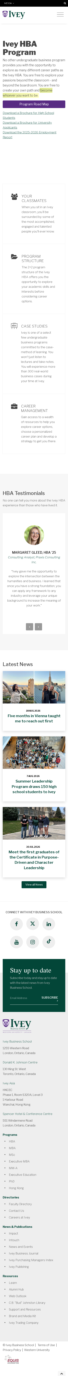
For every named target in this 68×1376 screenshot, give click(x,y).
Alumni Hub (16, 1289)
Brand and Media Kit (22, 1316)
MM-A (13, 1168)
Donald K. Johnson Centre (20, 1062)
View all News (34, 884)
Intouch (14, 1240)
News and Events (21, 1247)
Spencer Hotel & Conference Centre (27, 1114)
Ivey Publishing (19, 1267)
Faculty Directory (20, 1204)
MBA (12, 1148)
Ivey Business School (17, 1041)
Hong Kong (16, 1188)
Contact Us (16, 1211)
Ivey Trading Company (23, 1323)
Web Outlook (17, 1296)
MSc (12, 1155)
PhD (12, 1181)
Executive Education (22, 1174)
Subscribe (50, 997)
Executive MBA (19, 1161)
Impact (13, 1233)
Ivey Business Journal (23, 1253)
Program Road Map (34, 104)
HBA (12, 1141)
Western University (37, 1350)
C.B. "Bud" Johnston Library (27, 1303)
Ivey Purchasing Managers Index (31, 1260)
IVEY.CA (8, 3)
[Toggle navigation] (60, 14)
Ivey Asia (9, 1083)
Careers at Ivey (19, 1217)
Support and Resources (25, 1309)
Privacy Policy (12, 1350)
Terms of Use (46, 1345)
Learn (13, 1283)
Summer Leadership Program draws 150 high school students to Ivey (34, 786)
